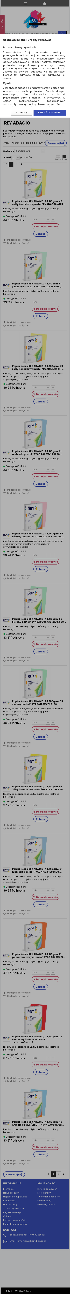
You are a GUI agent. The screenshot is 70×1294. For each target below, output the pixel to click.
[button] (21, 113)
